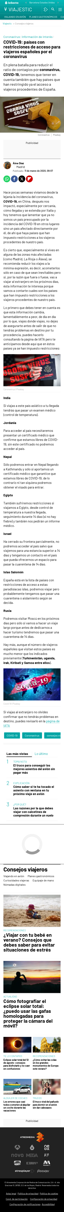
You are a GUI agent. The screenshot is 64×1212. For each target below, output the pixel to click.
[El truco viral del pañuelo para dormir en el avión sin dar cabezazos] (47, 1087)
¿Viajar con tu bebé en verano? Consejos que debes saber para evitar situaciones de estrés (29, 942)
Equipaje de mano (43, 880)
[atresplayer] (45, 9)
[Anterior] (26, 3)
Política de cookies (49, 1193)
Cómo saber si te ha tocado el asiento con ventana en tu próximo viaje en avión (33, 790)
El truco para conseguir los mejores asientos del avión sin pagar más (34, 769)
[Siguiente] (58, 3)
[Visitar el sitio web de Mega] (32, 1155)
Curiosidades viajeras (16, 880)
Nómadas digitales (14, 884)
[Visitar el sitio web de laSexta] (32, 1147)
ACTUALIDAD (10, 996)
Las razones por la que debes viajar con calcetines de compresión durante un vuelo (33, 811)
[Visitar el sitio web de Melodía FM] (47, 1163)
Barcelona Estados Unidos (42, 2)
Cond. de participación (17, 1199)
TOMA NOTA (20, 761)
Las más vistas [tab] (17, 754)
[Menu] (59, 9)
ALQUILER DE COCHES (15, 1098)
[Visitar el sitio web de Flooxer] (43, 1171)
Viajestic (7, 23)
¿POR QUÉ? (19, 804)
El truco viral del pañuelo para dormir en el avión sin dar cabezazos (46, 1104)
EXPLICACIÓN (21, 783)
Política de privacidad (28, 1193)
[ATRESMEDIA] (32, 1137)
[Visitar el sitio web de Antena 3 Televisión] (17, 1147)
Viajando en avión (15, 16)
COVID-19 (12, 735)
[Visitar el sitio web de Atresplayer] (24, 1171)
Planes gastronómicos (43, 16)
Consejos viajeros (25, 869)
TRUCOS (37, 1098)
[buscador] (52, 9)
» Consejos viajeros (23, 23)
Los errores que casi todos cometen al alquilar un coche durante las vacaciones (16, 1106)
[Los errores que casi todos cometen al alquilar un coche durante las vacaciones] (17, 1087)
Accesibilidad (48, 1204)
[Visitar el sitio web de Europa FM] (32, 1163)
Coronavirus (32, 735)
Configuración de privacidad (43, 1199)
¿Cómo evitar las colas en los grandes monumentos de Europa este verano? (45, 1064)
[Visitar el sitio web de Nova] (17, 1155)
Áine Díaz (18, 163)
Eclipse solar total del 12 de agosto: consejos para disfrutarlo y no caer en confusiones (16, 1064)
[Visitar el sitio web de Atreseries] (47, 1155)
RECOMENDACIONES (14, 930)
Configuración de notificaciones (25, 1204)
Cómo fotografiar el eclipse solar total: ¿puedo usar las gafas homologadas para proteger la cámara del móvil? (28, 1013)
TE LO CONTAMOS (12, 1056)
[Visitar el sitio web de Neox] (47, 1147)
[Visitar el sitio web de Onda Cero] (17, 1163)
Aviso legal (11, 1193)
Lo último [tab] (41, 754)
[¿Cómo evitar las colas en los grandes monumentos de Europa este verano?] (47, 1045)
